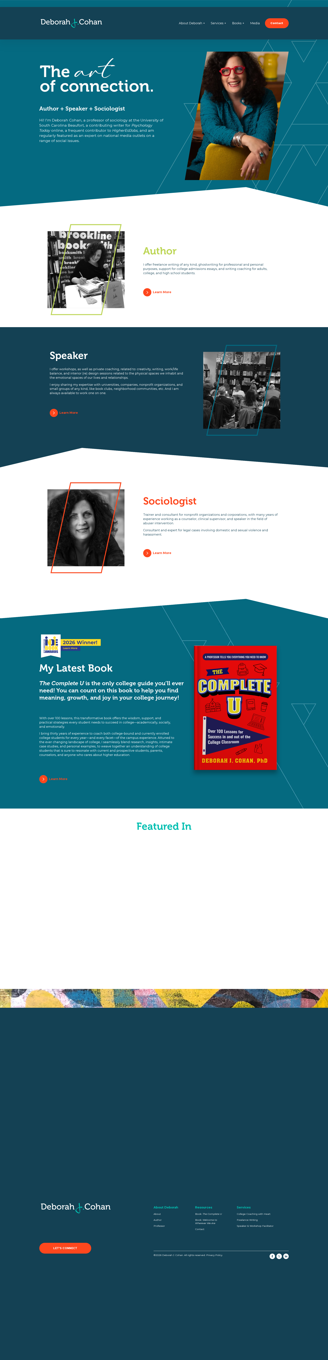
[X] (279, 1256)
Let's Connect (65, 1248)
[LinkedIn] (286, 1256)
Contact (276, 23)
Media (255, 23)
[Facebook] (272, 1256)
